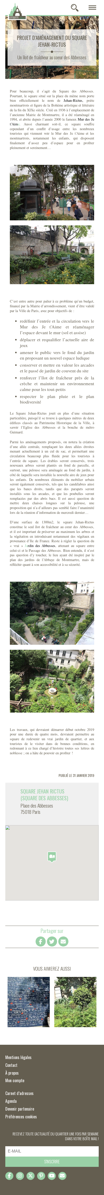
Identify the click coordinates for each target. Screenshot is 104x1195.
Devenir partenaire (19, 1109)
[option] (52, 804)
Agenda (11, 1101)
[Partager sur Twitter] (52, 941)
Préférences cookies (21, 1117)
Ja (40, 545)
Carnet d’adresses (19, 1093)
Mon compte (14, 1080)
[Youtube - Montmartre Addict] (52, 1176)
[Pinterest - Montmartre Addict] (41, 1176)
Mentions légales (18, 1057)
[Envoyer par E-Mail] (63, 941)
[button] (51, 857)
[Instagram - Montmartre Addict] (20, 1176)
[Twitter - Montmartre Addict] (31, 1176)
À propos (12, 1073)
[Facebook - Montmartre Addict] (9, 1176)
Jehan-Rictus (73, 100)
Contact (11, 1065)
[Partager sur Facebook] (41, 941)
